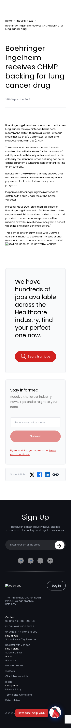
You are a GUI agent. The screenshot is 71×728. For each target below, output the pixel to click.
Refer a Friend (13, 700)
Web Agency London (26, 713)
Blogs (8, 681)
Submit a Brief (13, 652)
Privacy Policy (13, 689)
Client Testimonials (16, 676)
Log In (56, 585)
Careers (10, 671)
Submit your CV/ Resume (20, 639)
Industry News (25, 20)
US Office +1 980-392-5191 (20, 621)
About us (10, 660)
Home (8, 20)
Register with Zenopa (17, 645)
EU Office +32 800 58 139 (19, 626)
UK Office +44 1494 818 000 (21, 631)
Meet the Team (14, 665)
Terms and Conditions (19, 694)
